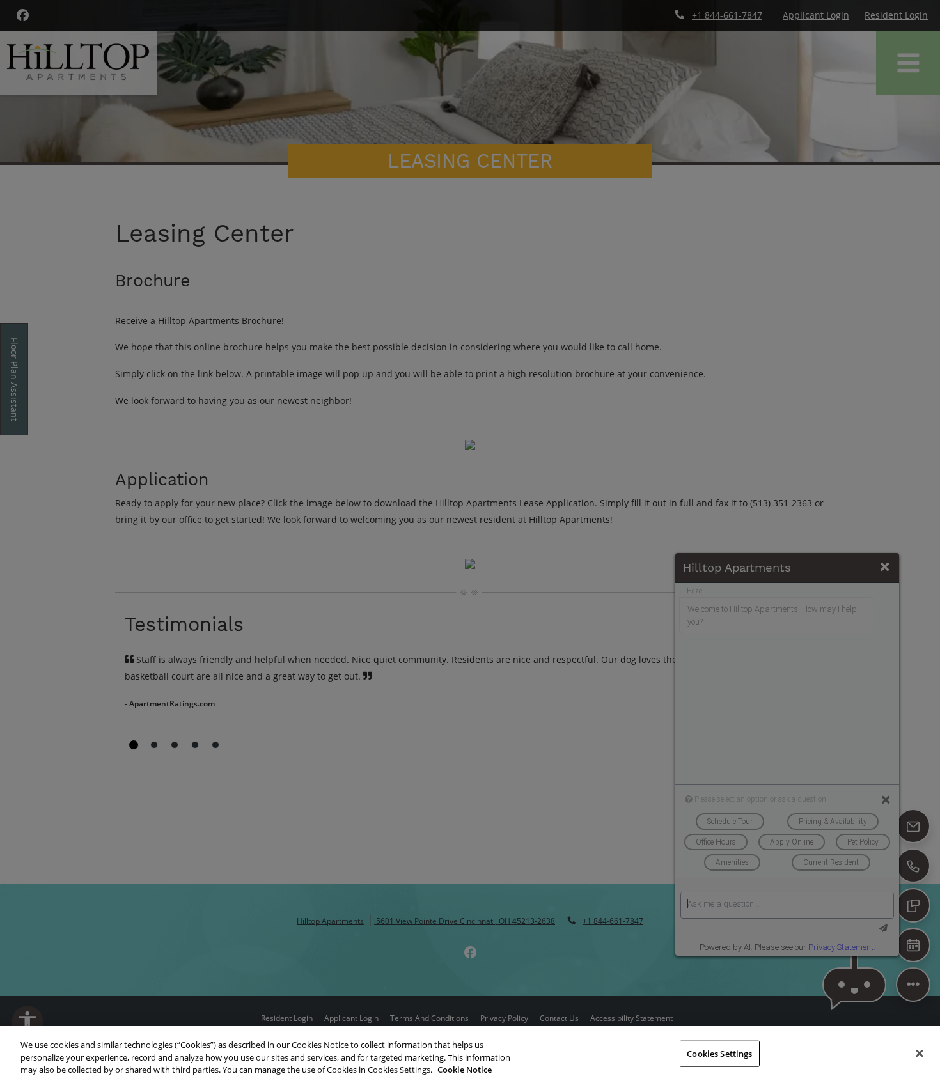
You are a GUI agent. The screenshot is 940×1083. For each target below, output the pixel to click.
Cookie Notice (464, 1069)
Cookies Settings (719, 1053)
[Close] (919, 1053)
